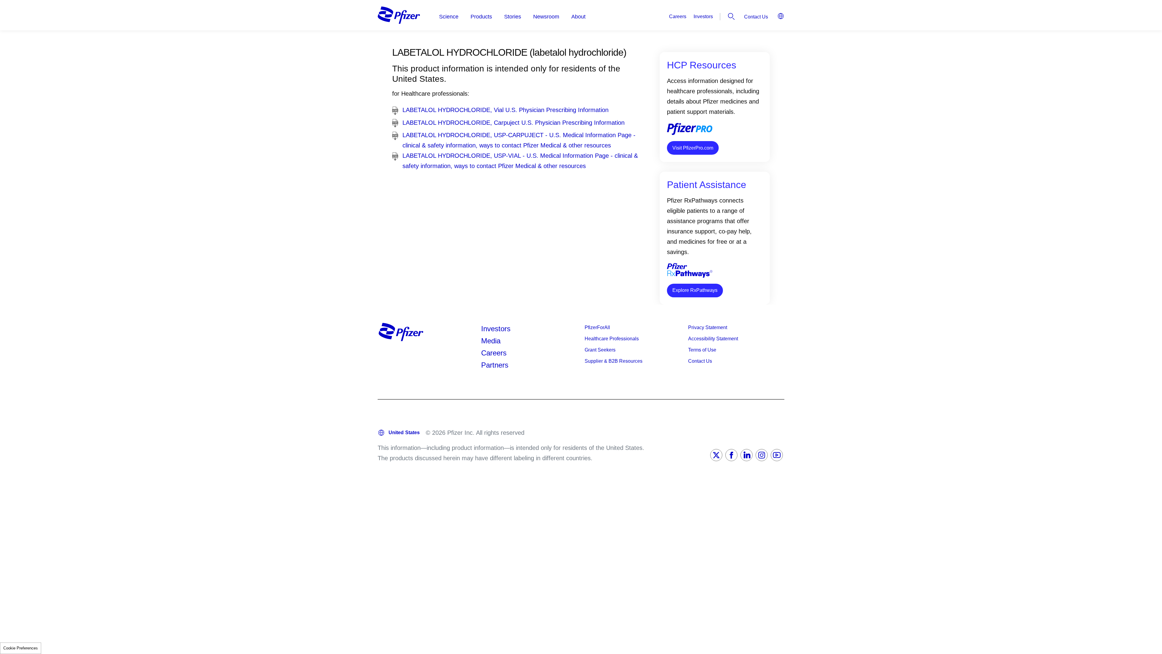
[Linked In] (746, 455)
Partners (494, 365)
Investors (703, 16)
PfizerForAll (597, 327)
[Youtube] (777, 455)
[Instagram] (762, 455)
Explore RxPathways (694, 290)
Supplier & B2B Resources (613, 361)
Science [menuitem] (448, 17)
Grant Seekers (600, 349)
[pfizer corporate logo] (399, 15)
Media (491, 341)
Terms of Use (702, 349)
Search (731, 16)
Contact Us (756, 16)
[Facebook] (731, 455)
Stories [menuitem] (512, 17)
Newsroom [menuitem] (546, 17)
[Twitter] (716, 455)
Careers (677, 16)
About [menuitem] (578, 17)
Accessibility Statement (713, 338)
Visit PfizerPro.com (692, 147)
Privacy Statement (707, 327)
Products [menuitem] (481, 17)
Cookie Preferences (20, 648)
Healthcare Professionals (612, 338)
